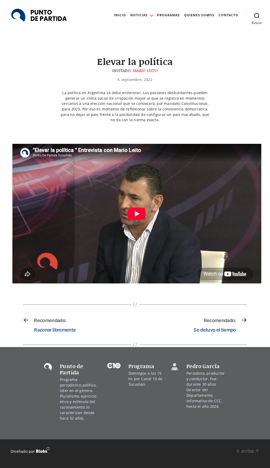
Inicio (120, 15)
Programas (168, 15)
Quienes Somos (199, 15)
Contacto (228, 15)
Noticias (139, 15)
